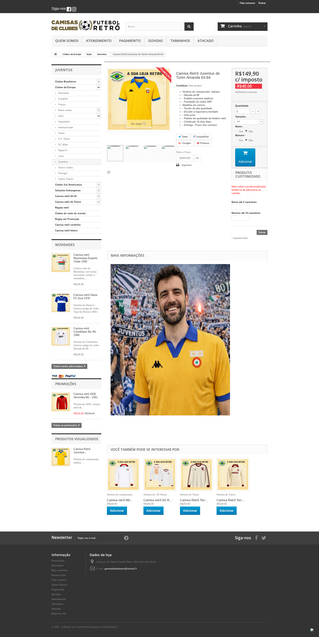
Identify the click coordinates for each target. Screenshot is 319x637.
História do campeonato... (120, 494)
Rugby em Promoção (67, 219)
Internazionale (65, 127)
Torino (61, 133)
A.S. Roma (63, 138)
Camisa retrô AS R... (157, 500)
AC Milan (62, 144)
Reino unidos (64, 110)
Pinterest (204, 143)
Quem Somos (66, 40)
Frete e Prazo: (183, 152)
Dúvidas (155, 40)
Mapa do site (59, 613)
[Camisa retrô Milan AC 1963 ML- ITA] (123, 474)
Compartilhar (202, 136)
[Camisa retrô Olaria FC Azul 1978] (61, 303)
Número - (241, 135)
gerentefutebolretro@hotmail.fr (120, 568)
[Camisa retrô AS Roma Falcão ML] (159, 474)
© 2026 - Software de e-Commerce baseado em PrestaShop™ (85, 627)
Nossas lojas (59, 575)
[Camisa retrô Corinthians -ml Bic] (61, 336)
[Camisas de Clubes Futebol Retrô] (86, 23)
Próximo (109, 172)
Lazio (60, 156)
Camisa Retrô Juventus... (81, 450)
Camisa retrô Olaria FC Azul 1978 (85, 296)
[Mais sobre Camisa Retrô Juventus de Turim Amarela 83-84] (61, 457)
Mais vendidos (60, 570)
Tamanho (240, 116)
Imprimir (187, 165)
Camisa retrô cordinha (67, 224)
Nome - (240, 126)
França (61, 104)
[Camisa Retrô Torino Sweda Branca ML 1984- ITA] (233, 474)
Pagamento (130, 40)
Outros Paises (65, 179)
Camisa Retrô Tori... (194, 500)
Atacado (206, 40)
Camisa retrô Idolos (66, 230)
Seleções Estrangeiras (67, 190)
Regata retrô (62, 207)
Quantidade (241, 105)
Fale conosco (247, 3)
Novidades (65, 244)
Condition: (182, 85)
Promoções (65, 384)
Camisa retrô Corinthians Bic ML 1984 (84, 332)
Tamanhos (180, 40)
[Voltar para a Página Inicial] (55, 54)
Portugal (62, 173)
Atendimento (99, 40)
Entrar (262, 3)
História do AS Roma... (156, 494)
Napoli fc (62, 150)
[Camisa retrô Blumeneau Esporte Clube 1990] (61, 263)
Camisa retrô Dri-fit (66, 196)
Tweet (184, 136)
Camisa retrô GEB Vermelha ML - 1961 (85, 395)
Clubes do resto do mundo (70, 213)
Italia (60, 116)
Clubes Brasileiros (65, 81)
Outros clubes (65, 167)
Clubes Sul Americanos (68, 184)
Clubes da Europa (65, 87)
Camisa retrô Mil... (120, 500)
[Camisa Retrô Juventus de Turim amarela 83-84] (115, 153)
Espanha (62, 98)
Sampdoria (63, 121)
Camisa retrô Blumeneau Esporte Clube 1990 (85, 258)
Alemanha (63, 93)
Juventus (62, 161)
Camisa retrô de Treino (68, 202)
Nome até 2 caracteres (244, 202)
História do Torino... (190, 494)
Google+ (186, 143)
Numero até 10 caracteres (245, 213)
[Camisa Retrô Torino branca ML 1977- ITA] (196, 474)
